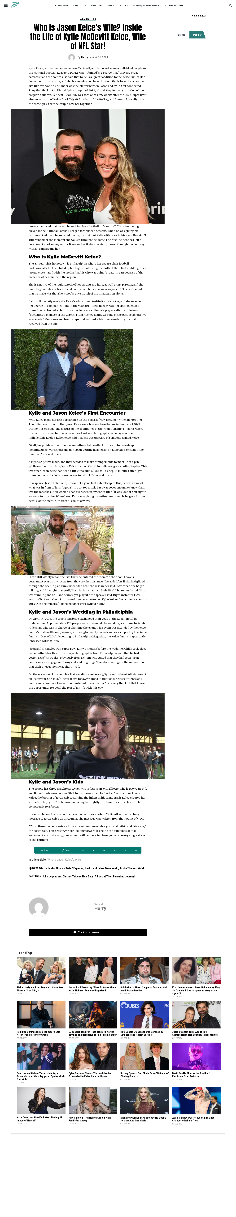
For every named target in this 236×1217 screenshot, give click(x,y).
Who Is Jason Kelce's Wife (64, 859)
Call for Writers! (173, 5)
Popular (197, 35)
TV (84, 5)
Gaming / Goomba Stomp (146, 5)
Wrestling (96, 5)
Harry (84, 57)
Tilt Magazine (60, 5)
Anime (110, 5)
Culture (123, 5)
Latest (181, 35)
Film (75, 5)
